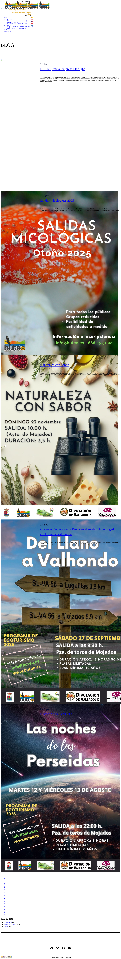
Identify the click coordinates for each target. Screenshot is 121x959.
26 (4, 912)
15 (4, 896)
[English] (20, 19)
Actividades (8, 922)
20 (4, 904)
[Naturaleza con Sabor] (59, 518)
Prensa (6, 926)
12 (4, 892)
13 (4, 893)
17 (4, 899)
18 (4, 901)
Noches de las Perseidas (56, 714)
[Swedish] (20, 25)
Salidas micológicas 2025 (57, 200)
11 (4, 890)
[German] (9, 956)
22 (4, 906)
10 (4, 889)
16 (4, 898)
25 (4, 911)
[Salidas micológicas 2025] (59, 354)
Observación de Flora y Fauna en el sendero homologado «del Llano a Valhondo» (77, 531)
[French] (7, 956)
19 (4, 902)
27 (4, 914)
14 (4, 895)
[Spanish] (20, 17)
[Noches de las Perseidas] (60, 871)
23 (4, 908)
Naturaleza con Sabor (54, 365)
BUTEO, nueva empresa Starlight (62, 69)
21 (4, 905)
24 (4, 909)
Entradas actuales (10, 924)
